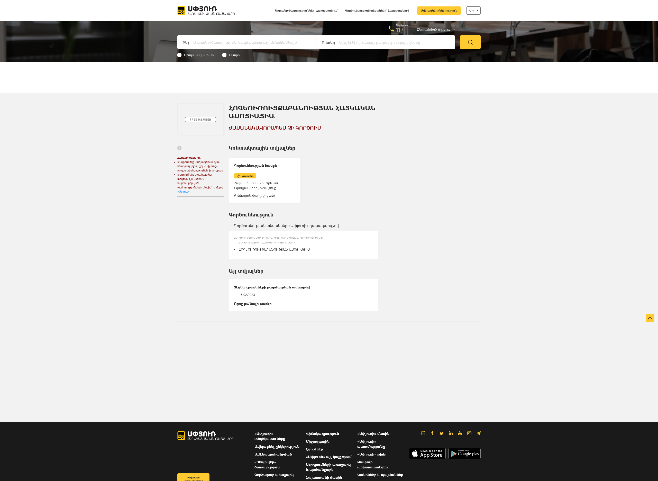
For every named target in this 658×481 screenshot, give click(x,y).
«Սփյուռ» (183, 191)
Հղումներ (314, 449)
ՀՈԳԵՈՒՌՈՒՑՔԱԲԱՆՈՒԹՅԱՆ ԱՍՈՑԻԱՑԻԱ (274, 249)
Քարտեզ (247, 175)
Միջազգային (318, 441)
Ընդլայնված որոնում (434, 29)
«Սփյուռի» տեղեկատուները (269, 436)
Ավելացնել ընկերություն (439, 10)
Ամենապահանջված (273, 454)
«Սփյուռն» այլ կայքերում (329, 456)
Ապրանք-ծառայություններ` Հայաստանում (306, 10)
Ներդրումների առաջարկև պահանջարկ (328, 467)
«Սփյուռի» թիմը (372, 454)
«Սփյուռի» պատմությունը (371, 444)
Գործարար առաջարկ (274, 474)
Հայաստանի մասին (324, 477)
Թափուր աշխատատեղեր (372, 464)
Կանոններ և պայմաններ (380, 474)
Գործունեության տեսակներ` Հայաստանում (377, 10)
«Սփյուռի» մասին (373, 433)
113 (400, 29)
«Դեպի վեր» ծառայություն (267, 464)
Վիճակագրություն (322, 433)
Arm (471, 10)
